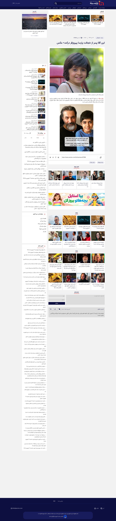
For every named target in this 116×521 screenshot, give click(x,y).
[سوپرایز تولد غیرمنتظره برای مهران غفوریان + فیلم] (55, 220)
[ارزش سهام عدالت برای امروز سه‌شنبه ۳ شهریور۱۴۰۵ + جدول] (41, 93)
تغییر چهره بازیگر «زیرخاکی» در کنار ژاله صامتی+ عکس (54, 184)
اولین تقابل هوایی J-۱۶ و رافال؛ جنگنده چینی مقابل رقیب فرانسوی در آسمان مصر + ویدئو (69, 24)
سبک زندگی (55, 8)
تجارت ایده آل (43, 226)
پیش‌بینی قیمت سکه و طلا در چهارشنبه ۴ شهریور (69, 227)
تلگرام (97, 508)
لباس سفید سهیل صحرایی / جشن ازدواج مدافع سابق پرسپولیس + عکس (69, 286)
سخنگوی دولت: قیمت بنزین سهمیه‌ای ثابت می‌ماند (35, 295)
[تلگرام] (53, 157)
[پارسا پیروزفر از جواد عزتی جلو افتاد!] (98, 175)
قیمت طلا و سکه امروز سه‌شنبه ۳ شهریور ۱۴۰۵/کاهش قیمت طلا (55, 23)
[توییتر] (50, 157)
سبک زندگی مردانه (42, 224)
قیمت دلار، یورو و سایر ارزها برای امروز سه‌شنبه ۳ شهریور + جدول (30, 105)
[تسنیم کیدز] (76, 200)
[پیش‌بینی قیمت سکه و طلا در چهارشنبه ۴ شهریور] (69, 220)
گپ (103, 508)
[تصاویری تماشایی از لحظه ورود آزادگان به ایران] (34, 21)
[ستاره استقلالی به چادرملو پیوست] (41, 99)
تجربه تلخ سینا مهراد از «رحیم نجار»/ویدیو (36, 394)
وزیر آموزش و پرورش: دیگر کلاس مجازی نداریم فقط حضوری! (31, 128)
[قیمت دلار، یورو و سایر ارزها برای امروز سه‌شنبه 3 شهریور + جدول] (41, 105)
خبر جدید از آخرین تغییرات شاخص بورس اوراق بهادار (31, 111)
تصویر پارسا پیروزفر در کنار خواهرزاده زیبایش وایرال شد (82, 185)
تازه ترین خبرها (42, 229)
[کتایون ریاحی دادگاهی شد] (83, 277)
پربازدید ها (40, 133)
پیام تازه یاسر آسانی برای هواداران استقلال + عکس (35, 303)
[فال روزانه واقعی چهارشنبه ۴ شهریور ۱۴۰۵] (83, 18)
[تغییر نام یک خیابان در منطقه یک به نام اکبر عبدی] (83, 258)
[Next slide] (45, 22)
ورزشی (69, 8)
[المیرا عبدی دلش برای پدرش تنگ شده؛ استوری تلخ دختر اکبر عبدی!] (55, 258)
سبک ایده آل (43, 221)
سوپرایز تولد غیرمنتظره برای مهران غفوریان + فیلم (55, 227)
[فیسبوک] (56, 157)
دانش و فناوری (63, 8)
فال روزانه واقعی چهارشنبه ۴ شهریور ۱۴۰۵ (83, 23)
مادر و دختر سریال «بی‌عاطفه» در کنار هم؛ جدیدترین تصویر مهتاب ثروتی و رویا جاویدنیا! (99, 267)
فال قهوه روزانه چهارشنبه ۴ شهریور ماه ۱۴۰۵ (97, 23)
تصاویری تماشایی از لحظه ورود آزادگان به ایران (34, 31)
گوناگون (102, 12)
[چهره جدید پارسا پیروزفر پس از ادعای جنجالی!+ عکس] (69, 175)
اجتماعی (79, 8)
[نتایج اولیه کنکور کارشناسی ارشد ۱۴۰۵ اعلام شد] (41, 76)
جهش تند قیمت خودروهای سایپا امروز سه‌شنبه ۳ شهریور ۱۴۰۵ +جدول (31, 123)
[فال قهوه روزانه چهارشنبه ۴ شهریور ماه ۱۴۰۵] (97, 18)
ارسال (56, 303)
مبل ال (44, 231)
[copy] (100, 157)
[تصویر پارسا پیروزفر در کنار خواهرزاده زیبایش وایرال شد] (83, 175)
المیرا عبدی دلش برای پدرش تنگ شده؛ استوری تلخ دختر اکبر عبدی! (55, 266)
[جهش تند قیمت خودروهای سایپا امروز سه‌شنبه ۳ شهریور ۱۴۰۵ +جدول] (41, 122)
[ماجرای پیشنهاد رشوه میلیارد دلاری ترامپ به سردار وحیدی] (41, 116)
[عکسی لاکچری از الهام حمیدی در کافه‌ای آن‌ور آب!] (55, 236)
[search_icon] (56, 3)
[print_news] (58, 157)
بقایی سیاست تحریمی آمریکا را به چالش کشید (36, 300)
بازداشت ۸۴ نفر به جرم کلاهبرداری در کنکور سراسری (35, 325)
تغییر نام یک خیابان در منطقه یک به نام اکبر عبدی (84, 265)
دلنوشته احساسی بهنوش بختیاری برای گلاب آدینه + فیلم (98, 244)
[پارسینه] (96, 3)
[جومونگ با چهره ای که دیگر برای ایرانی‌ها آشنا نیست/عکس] (98, 277)
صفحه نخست (102, 8)
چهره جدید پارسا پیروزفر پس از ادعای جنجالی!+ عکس (68, 184)
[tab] (37, 35)
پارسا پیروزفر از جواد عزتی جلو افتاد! (97, 184)
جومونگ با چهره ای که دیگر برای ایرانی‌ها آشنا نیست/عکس (98, 286)
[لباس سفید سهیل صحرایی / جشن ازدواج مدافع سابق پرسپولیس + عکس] (69, 277)
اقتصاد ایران (43, 218)
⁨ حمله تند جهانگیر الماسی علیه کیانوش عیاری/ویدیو (34, 371)
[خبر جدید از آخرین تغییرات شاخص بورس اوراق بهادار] (41, 110)
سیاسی (90, 8)
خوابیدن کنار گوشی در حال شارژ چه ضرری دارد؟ (35, 366)
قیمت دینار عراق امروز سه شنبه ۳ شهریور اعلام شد (35, 401)
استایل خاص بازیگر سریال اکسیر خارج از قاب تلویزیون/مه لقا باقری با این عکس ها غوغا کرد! (69, 267)
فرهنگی (74, 8)
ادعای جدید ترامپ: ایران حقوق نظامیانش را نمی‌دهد (34, 342)
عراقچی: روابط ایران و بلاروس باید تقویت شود (35, 288)
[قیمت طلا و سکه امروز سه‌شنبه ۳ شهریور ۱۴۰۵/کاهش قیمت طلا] (55, 18)
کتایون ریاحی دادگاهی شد (84, 284)
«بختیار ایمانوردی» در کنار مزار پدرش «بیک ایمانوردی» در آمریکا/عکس (69, 244)
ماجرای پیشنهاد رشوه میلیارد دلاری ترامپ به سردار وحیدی (31, 117)
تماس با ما (18, 3)
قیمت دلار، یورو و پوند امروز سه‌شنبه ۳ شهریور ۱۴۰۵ (34, 448)
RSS (14, 3)
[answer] (59, 309)
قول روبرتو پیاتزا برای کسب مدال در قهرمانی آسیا (35, 417)
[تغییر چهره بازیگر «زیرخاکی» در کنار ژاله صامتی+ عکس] (55, 175)
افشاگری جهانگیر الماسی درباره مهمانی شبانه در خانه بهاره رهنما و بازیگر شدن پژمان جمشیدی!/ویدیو (35, 147)
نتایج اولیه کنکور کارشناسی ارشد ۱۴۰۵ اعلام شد (30, 77)
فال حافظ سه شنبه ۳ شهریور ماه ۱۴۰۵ (36, 161)
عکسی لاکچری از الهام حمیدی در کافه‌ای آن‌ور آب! (55, 243)
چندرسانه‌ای (48, 8)
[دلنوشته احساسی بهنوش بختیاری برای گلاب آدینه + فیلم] (98, 236)
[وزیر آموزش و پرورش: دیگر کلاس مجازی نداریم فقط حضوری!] (41, 128)
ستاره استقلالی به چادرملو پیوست (32, 100)
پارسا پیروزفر (100, 162)
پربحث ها (26, 133)
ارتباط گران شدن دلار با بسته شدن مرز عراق (36, 323)
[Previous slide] (24, 22)
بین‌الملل (85, 8)
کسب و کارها (42, 8)
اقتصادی (95, 8)
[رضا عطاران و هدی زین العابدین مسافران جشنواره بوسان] (83, 236)
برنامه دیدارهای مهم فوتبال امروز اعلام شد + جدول (35, 387)
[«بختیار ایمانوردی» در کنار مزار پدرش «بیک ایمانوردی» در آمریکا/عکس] (69, 236)
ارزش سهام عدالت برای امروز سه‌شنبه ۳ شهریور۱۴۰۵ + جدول (31, 94)
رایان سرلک (92, 162)
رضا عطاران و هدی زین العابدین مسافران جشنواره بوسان (84, 244)
